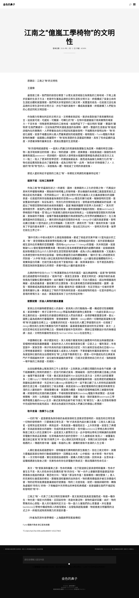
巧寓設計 (111, 188)
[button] (134, 4)
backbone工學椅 (93, 429)
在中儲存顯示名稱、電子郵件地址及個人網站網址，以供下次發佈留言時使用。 (69, 567)
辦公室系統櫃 (69, 248)
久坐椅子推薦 (44, 326)
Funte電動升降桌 (106, 134)
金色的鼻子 (9, 4)
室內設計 (81, 422)
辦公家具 (53, 258)
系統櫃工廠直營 (98, 191)
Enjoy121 (37, 379)
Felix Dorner (69, 589)
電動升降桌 (69, 216)
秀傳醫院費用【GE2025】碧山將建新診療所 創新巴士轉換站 (114, 549)
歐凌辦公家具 (86, 468)
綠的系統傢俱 (51, 205)
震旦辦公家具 (30, 439)
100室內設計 (41, 223)
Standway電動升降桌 (89, 393)
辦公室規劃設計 (95, 329)
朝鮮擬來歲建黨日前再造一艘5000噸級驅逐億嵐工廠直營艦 (24, 549)
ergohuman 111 (71, 244)
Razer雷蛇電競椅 (37, 248)
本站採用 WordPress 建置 (69, 587)
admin (83, 48)
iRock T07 (49, 272)
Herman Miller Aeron (69, 333)
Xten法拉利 (77, 375)
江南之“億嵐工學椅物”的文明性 (69, 37)
